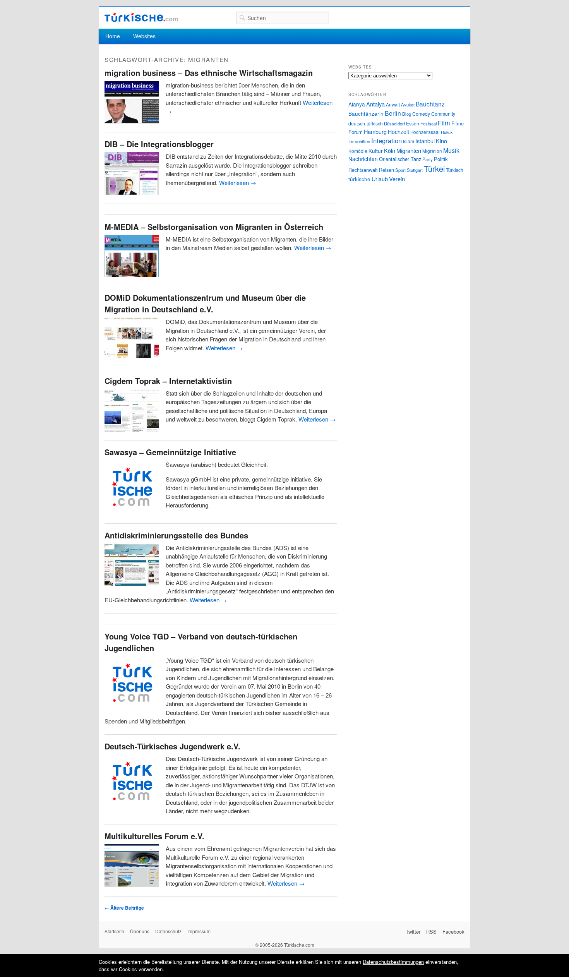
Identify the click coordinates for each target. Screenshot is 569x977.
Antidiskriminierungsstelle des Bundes (176, 535)
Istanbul (425, 141)
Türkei (434, 168)
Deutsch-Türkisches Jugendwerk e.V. (172, 746)
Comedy (421, 113)
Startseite (114, 931)
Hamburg (375, 131)
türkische (359, 179)
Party (427, 159)
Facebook (453, 931)
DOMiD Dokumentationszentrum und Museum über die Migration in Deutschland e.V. (205, 303)
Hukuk (446, 132)
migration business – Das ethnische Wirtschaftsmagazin (209, 72)
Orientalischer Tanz (400, 159)
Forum (355, 131)
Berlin (393, 113)
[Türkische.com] (141, 17)
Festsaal (428, 123)
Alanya (356, 104)
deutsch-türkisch (365, 123)
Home (112, 36)
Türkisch (454, 169)
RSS (431, 931)
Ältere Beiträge (124, 907)
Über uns (139, 931)
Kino (441, 141)
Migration (432, 151)
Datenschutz (168, 931)
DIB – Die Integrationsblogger (159, 143)
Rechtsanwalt (363, 169)
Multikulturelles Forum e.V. (154, 836)
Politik (440, 159)
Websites (144, 36)
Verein (397, 179)
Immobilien (359, 141)
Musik (451, 150)
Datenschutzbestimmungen (393, 961)
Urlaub (380, 179)
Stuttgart (415, 170)
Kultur (375, 150)
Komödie (357, 150)
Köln (389, 150)
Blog (406, 114)
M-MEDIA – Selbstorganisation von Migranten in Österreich (214, 226)
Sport (400, 170)
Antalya (375, 104)
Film (444, 122)
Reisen (386, 169)
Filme (457, 123)
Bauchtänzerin (366, 113)
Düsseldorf (394, 123)
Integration (386, 140)
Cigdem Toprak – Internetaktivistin (168, 380)
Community (443, 113)
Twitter (413, 931)
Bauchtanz (430, 103)
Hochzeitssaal (425, 132)
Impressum (199, 931)
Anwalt (393, 104)
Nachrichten (363, 159)
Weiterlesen (237, 182)
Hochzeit (398, 131)
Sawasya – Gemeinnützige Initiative (170, 452)
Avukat (408, 104)
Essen (412, 123)
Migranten (408, 150)
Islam (408, 141)
